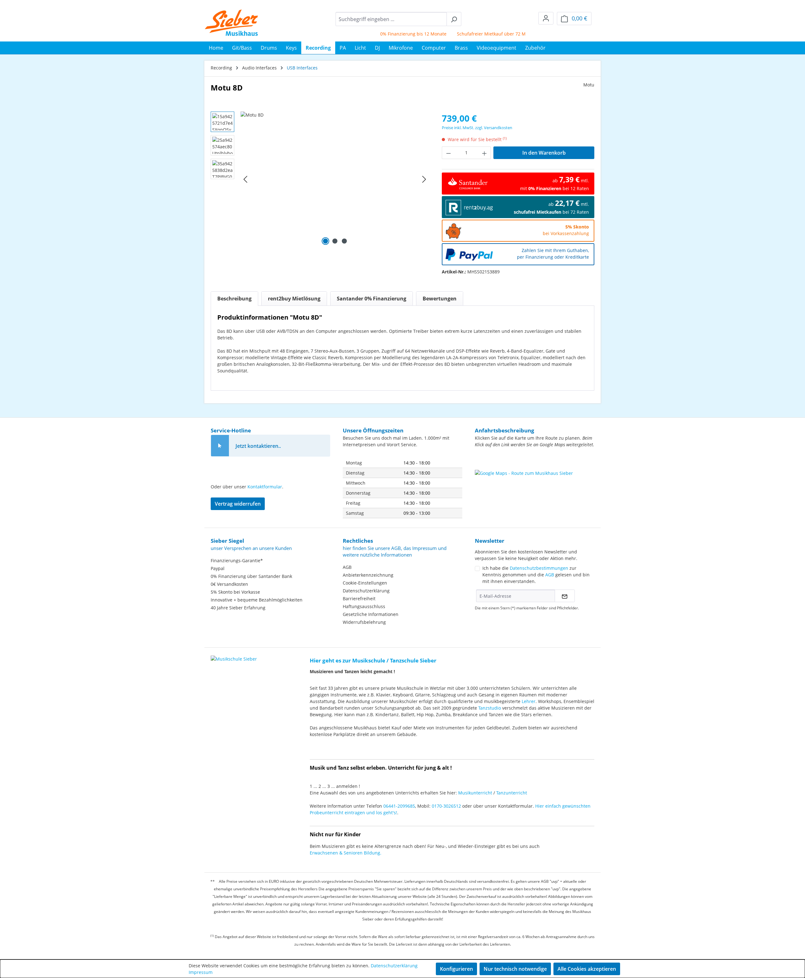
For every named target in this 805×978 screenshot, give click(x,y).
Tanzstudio (489, 708)
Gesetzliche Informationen (370, 614)
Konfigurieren (456, 968)
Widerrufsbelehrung (364, 622)
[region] (320, 179)
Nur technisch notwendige (515, 968)
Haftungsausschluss (364, 606)
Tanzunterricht (511, 793)
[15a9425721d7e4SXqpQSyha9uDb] (335, 179)
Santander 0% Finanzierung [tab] (371, 298)
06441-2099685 (399, 806)
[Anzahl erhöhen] (484, 152)
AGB (347, 567)
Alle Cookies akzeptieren (587, 968)
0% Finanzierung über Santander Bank (251, 576)
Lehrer (529, 701)
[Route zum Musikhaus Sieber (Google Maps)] (534, 485)
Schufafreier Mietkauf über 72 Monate (480, 34)
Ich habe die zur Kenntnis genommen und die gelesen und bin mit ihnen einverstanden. (536, 574)
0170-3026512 (446, 806)
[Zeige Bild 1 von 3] (325, 241)
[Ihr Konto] (545, 18)
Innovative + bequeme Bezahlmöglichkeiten (257, 600)
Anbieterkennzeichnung (368, 575)
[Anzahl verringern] (448, 152)
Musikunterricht (475, 793)
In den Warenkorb (544, 152)
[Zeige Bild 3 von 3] (344, 241)
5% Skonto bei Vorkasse (235, 592)
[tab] (234, 298)
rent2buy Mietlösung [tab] (294, 298)
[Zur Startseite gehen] (231, 22)
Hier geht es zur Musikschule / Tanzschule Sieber (373, 660)
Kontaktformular (264, 487)
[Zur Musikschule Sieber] (234, 654)
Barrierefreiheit (359, 599)
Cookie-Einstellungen (365, 583)
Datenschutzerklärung (366, 591)
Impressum (201, 972)
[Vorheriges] (245, 179)
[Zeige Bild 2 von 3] (334, 241)
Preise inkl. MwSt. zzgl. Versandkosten (477, 127)
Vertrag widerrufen (238, 503)
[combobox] (391, 19)
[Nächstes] (424, 179)
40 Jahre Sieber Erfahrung (238, 608)
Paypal (218, 568)
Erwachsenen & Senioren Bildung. (345, 853)
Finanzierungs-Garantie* (237, 560)
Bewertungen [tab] (440, 298)
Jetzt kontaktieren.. (258, 445)
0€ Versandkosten (229, 584)
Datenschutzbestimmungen (539, 568)
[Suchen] (454, 19)
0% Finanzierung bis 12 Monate (397, 34)
